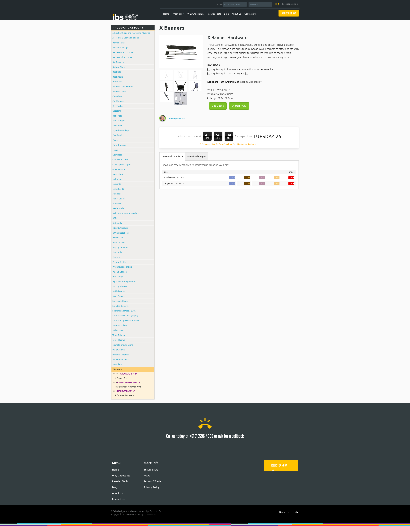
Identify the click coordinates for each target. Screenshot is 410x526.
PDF (292, 177)
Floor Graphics (119, 144)
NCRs (114, 218)
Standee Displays (120, 305)
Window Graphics (120, 354)
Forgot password (290, 4)
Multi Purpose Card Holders (125, 213)
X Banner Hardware (124, 395)
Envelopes (117, 125)
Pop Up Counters (120, 247)
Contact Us (250, 13)
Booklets (116, 71)
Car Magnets (118, 101)
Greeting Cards (119, 169)
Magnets (116, 193)
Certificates (117, 106)
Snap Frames (118, 296)
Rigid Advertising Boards (124, 281)
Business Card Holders (122, 86)
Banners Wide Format (122, 57)
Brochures (117, 81)
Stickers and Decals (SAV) (124, 310)
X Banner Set (121, 378)
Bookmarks (117, 76)
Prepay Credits (119, 262)
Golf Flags (117, 154)
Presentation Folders (122, 266)
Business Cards (119, 91)
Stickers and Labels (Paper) (125, 315)
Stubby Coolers (119, 325)
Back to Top (288, 512)
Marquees (117, 203)
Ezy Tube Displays (120, 130)
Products (177, 13)
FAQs (147, 475)
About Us (236, 13)
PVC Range (117, 276)
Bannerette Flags (120, 47)
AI (249, 177)
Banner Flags (118, 42)
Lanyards (116, 183)
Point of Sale (118, 242)
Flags (115, 140)
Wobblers (117, 364)
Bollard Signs (118, 67)
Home (166, 13)
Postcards (117, 252)
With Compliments (121, 359)
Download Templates (172, 156)
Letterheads (118, 188)
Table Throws (118, 339)
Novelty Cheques (120, 227)
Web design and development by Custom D (136, 511)
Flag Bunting (118, 135)
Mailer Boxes (118, 198)
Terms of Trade (152, 481)
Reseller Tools (214, 13)
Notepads (117, 223)
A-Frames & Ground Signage (125, 37)
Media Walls (118, 208)
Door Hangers (119, 120)
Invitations (117, 179)
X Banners (117, 369)
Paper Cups (117, 237)
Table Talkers (118, 335)
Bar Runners (118, 62)
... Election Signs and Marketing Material (131, 32)
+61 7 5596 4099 (201, 436)
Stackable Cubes (120, 300)
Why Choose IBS (195, 13)
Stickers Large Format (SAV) (125, 320)
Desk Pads (117, 115)
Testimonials (151, 469)
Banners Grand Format (123, 52)
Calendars (117, 96)
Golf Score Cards (120, 159)
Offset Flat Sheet (120, 232)
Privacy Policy (151, 487)
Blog (226, 13)
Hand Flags (117, 174)
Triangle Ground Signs (122, 344)
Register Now (289, 13)
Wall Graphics (118, 349)
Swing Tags (117, 330)
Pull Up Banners (119, 271)
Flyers (115, 149)
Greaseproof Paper (121, 164)
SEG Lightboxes (119, 286)
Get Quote (218, 106)
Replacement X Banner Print (128, 387)
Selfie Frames (118, 291)
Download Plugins (196, 156)
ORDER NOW (239, 106)
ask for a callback (231, 436)
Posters (116, 257)
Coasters (116, 110)
